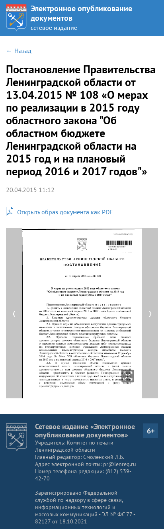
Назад (22, 51)
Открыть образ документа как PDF (65, 212)
